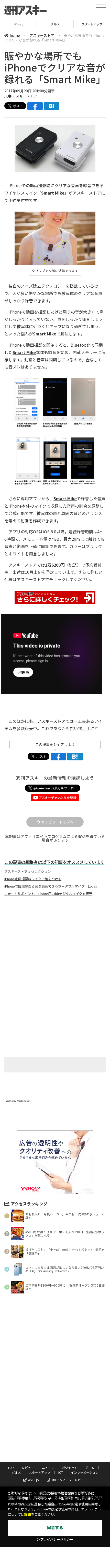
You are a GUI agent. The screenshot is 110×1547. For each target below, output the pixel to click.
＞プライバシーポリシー (55, 1539)
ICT (60, 1472)
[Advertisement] (55, 942)
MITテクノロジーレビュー (69, 1480)
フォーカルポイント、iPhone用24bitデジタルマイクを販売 (48, 893)
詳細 (27, 1514)
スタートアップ (39, 1472)
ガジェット (69, 1467)
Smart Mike (52, 193)
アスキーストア (41, 35)
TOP (11, 1467)
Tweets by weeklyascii (17, 1100)
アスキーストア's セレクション (27, 871)
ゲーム (18, 24)
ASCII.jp (33, 1480)
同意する (55, 1527)
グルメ (55, 24)
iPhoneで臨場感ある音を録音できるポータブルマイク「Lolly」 (51, 886)
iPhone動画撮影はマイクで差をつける (32, 879)
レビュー (28, 1467)
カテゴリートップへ (57, 821)
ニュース (48, 1467)
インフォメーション (84, 1472)
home (15, 35)
